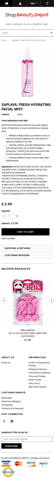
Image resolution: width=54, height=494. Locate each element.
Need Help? (7, 398)
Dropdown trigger (20, 3)
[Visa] (6, 463)
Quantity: (6, 211)
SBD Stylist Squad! (37, 387)
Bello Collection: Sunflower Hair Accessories (28, 334)
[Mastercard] (18, 463)
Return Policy (34, 380)
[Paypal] (43, 463)
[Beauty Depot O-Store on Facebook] (4, 421)
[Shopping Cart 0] (47, 3)
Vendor (5, 114)
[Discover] (31, 463)
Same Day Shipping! (11, 401)
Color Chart (34, 383)
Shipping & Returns (17, 248)
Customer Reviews (17, 255)
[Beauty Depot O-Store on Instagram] (12, 421)
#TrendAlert (7, 405)
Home (4, 40)
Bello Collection (28, 330)
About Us (6, 362)
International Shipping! (39, 372)
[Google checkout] (8, 472)
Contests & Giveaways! (13, 408)
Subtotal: (6, 223)
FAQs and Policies (37, 376)
